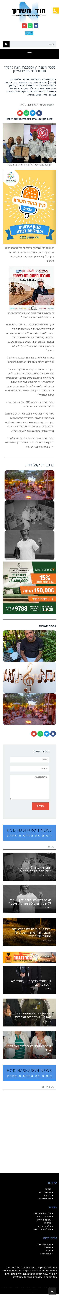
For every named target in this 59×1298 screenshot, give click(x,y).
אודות (48, 1189)
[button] (56, 11)
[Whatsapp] (30, 25)
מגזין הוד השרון (44, 1220)
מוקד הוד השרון (44, 1244)
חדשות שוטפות (44, 1216)
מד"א (48, 1250)
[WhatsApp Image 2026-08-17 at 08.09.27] (29, 587)
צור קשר (47, 1195)
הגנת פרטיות (45, 1192)
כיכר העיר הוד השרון (42, 1213)
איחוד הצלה (45, 1253)
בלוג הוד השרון (44, 1226)
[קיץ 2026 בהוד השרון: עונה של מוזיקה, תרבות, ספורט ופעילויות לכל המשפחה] (29, 206)
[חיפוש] (6, 44)
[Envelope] (24, 25)
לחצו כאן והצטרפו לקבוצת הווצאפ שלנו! (30, 118)
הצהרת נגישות (44, 1198)
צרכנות (47, 1223)
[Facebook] (36, 25)
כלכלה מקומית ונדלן (42, 1229)
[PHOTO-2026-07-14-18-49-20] (31, 288)
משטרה (47, 1247)
